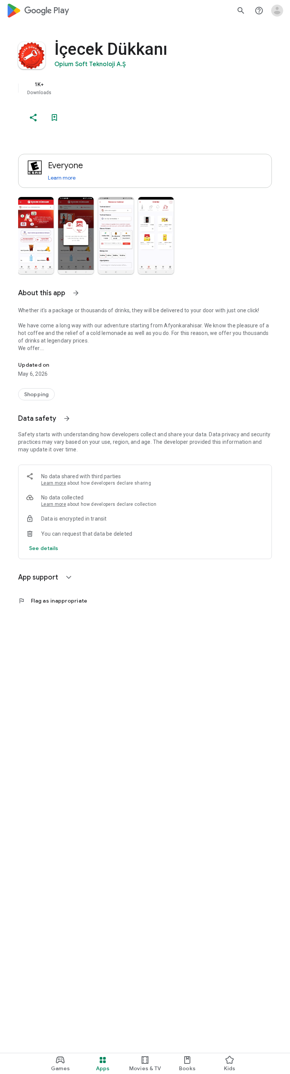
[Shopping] (36, 394)
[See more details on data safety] (44, 548)
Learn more (62, 177)
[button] (36, 235)
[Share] (33, 117)
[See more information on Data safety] (67, 418)
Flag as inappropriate (52, 600)
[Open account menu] (277, 11)
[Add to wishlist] (54, 117)
